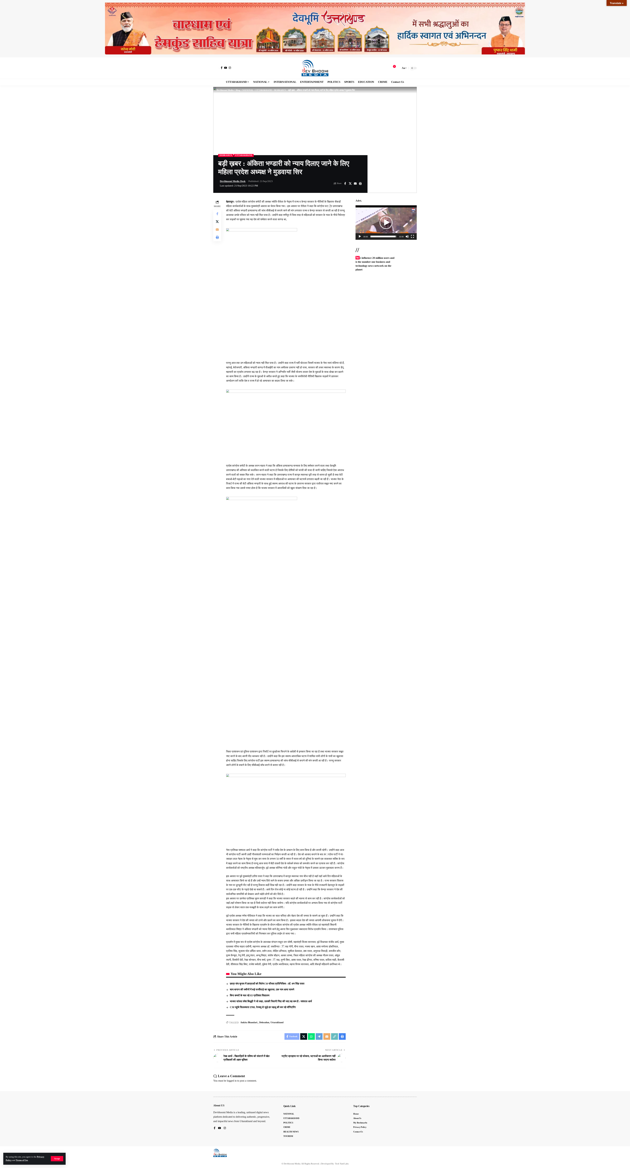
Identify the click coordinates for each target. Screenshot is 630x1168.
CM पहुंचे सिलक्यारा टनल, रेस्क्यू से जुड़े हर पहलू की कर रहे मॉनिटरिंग (263, 1007)
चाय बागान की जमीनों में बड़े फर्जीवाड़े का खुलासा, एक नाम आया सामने (262, 989)
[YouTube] (225, 67)
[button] (57, 1158)
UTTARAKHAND (243, 155)
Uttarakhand (277, 1022)
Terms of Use (22, 1160)
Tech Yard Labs (342, 1163)
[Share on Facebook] (345, 183)
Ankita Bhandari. (249, 1022)
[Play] (359, 236)
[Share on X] (350, 183)
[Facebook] (221, 67)
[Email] (355, 183)
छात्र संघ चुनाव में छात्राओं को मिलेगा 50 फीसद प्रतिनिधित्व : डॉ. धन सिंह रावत (267, 983)
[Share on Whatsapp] (311, 1036)
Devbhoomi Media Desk (232, 181)
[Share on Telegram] (319, 1036)
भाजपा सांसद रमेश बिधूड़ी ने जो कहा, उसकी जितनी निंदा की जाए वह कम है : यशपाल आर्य (271, 1001)
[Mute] (407, 236)
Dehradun (264, 1022)
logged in (232, 1080)
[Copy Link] (334, 1036)
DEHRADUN (226, 155)
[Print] (360, 183)
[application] (386, 222)
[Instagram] (230, 67)
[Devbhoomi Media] (315, 68)
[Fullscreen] (412, 236)
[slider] (383, 236)
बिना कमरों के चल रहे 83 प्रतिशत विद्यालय (249, 995)
